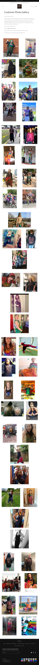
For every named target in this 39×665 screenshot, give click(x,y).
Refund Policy (8, 643)
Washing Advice (14, 643)
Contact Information (18, 645)
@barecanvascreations (12, 28)
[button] (3, 6)
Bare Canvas (30, 662)
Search (5, 643)
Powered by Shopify (34, 662)
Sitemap (23, 645)
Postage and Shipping (20, 643)
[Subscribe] (18, 652)
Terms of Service (27, 643)
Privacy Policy (33, 643)
